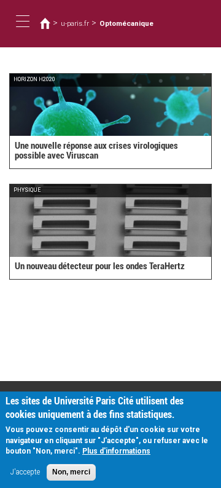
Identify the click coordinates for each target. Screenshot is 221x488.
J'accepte (25, 472)
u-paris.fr (75, 23)
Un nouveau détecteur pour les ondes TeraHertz (100, 266)
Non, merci (71, 472)
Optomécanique (126, 23)
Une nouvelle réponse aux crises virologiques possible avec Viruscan (96, 151)
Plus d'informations (116, 451)
